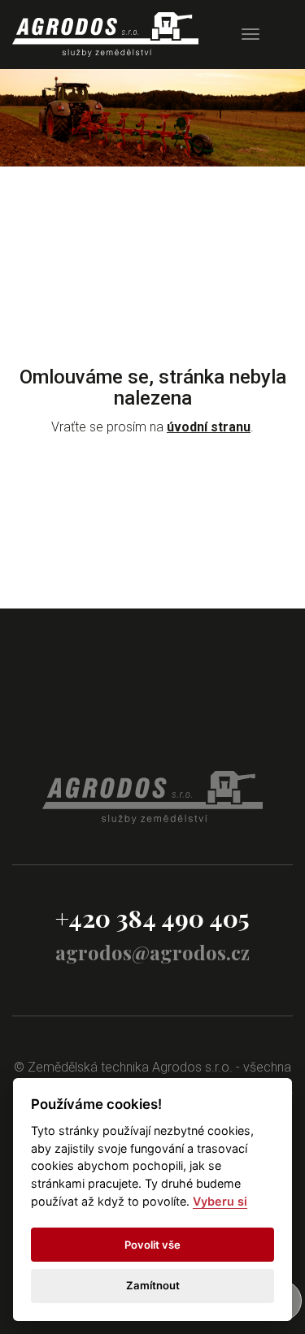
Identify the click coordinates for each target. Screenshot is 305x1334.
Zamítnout (153, 1285)
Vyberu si (220, 1201)
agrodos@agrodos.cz (152, 952)
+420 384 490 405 (152, 918)
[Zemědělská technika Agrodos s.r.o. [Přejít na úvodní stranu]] (105, 34)
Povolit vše (152, 1244)
